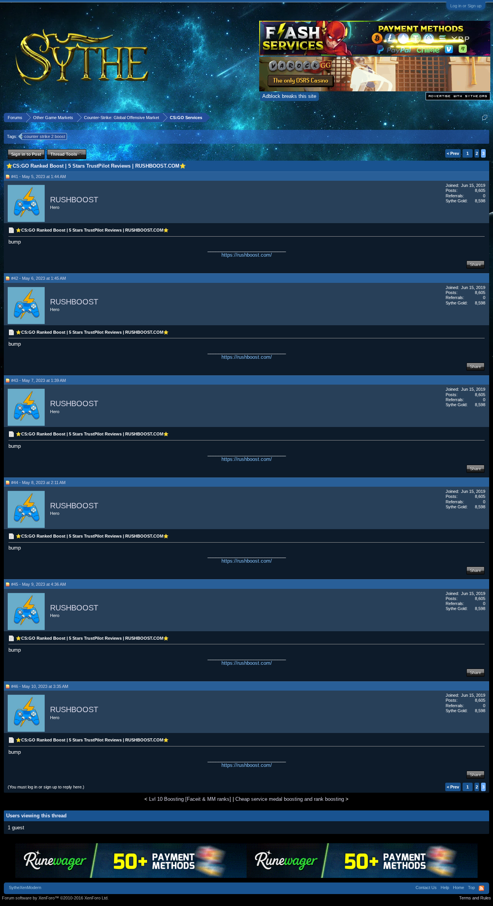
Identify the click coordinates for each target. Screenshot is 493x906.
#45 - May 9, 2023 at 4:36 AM (38, 584)
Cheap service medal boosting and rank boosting (289, 799)
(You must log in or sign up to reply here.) (46, 787)
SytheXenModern (25, 887)
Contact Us (426, 887)
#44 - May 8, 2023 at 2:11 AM (38, 482)
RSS (481, 888)
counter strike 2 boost (44, 136)
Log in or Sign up (465, 5)
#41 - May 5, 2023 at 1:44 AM (38, 176)
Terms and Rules (475, 898)
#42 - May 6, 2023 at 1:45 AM (38, 278)
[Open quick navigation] (484, 117)
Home (458, 887)
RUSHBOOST (74, 199)
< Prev (453, 153)
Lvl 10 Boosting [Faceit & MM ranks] (190, 799)
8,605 (480, 190)
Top (471, 887)
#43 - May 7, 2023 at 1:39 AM (38, 380)
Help (445, 887)
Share (475, 264)
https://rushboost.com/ (246, 255)
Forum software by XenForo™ (55, 898)
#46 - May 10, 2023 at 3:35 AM (39, 686)
